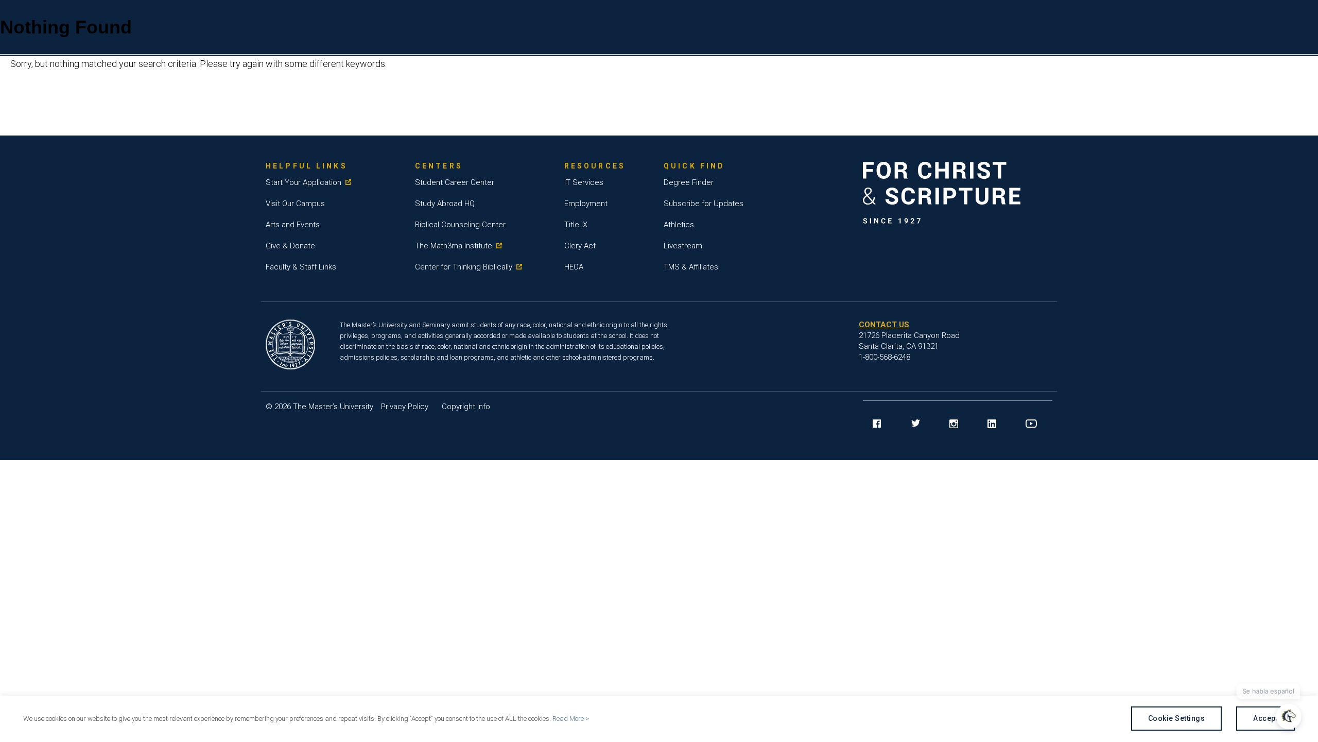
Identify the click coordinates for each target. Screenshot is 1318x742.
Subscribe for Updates (703, 203)
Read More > (570, 718)
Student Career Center (454, 182)
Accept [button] (1265, 718)
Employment (586, 203)
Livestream (683, 245)
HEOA (573, 267)
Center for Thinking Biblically (463, 267)
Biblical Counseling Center (460, 224)
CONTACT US (884, 324)
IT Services (583, 182)
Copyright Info (466, 406)
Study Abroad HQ (445, 203)
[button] (1290, 716)
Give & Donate (290, 245)
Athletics (679, 224)
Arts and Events (293, 224)
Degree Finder (689, 182)
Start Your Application (303, 182)
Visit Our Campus (295, 203)
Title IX (575, 224)
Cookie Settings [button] (1176, 718)
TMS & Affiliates (691, 267)
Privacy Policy (404, 406)
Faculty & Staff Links (301, 267)
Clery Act (580, 245)
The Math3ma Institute (453, 245)
